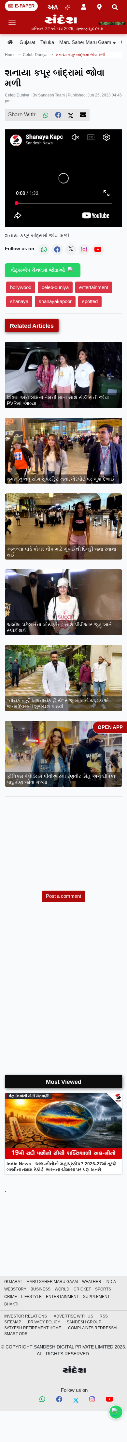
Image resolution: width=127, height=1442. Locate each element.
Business (40, 1289)
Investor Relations (25, 1316)
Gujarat (27, 42)
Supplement (96, 1296)
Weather (91, 1281)
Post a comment (63, 896)
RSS (104, 1316)
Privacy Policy (44, 1322)
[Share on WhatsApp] (116, 1412)
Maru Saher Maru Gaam (85, 42)
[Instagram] (92, 1399)
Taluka (47, 42)
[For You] (67, 6)
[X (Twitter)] (70, 115)
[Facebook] (58, 115)
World (62, 1289)
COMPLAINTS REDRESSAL (93, 1328)
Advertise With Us (73, 1316)
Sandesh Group (84, 1322)
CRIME (10, 1296)
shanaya (19, 301)
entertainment (93, 287)
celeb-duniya (35, 54)
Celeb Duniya (17, 95)
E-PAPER (25, 5)
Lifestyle (31, 1296)
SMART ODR (16, 1334)
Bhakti (11, 1304)
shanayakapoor (55, 301)
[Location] (99, 6)
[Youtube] (109, 1400)
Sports (103, 1289)
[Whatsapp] (42, 1399)
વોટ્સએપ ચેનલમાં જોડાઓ (38, 270)
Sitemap (12, 1322)
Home (10, 54)
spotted (90, 301)
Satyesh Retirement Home (32, 1328)
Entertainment (62, 1296)
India (111, 1281)
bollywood (20, 287)
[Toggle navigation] (12, 23)
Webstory (15, 1289)
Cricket (82, 1289)
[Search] (115, 6)
